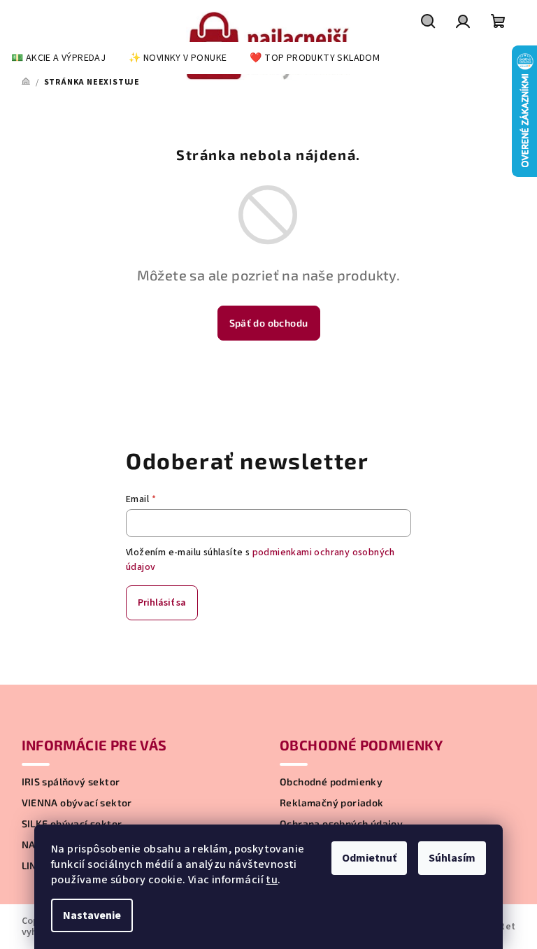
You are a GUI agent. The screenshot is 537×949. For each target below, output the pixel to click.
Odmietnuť (369, 858)
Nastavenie (92, 915)
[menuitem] (58, 58)
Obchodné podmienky (331, 782)
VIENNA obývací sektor (77, 803)
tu (272, 879)
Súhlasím (452, 858)
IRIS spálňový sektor (71, 782)
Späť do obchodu (268, 323)
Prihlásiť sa (162, 603)
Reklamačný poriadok (332, 803)
